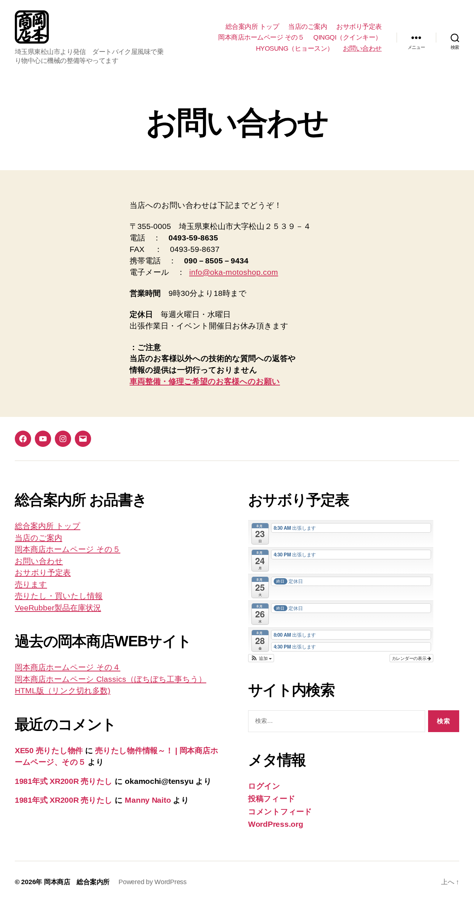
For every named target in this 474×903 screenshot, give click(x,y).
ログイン (264, 786)
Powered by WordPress (152, 882)
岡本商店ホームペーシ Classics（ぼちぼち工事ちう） (110, 679)
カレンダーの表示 (410, 658)
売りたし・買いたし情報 (59, 596)
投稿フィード (271, 798)
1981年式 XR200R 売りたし (64, 781)
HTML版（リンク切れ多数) (62, 690)
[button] (261, 658)
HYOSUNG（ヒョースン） (295, 48)
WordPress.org (275, 824)
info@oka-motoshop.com (233, 272)
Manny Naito (148, 800)
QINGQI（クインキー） (347, 37)
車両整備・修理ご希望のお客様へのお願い (205, 381)
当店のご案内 (307, 26)
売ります (31, 584)
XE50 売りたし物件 (49, 750)
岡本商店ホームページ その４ (67, 667)
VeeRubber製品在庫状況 (58, 607)
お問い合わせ (362, 48)
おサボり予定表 (359, 26)
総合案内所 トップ (252, 26)
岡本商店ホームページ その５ (261, 37)
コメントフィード (280, 811)
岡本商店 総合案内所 (77, 882)
